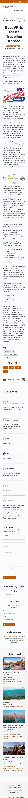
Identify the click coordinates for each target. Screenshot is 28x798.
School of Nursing (17, 736)
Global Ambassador (9, 681)
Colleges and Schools (9, 734)
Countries (20, 734)
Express (9, 253)
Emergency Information (14, 787)
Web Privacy (14, 792)
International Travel (9, 351)
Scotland (6, 738)
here (22, 216)
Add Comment (8, 552)
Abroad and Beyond (13, 46)
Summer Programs (16, 770)
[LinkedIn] (5, 371)
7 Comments (19, 48)
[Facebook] (5, 367)
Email (5, 541)
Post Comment (9, 578)
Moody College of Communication (13, 768)
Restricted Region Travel (10, 354)
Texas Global (10, 785)
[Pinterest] (18, 367)
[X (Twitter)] (11, 367)
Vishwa (9, 402)
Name (6, 535)
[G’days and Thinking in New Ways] (14, 748)
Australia (19, 764)
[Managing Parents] (14, 693)
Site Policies (7, 790)
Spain (5, 683)
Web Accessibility (18, 790)
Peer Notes (19, 681)
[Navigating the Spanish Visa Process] (14, 663)
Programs (6, 770)
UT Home (19, 785)
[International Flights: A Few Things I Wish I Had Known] (14, 716)
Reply (23, 403)
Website (6, 546)
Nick (8, 453)
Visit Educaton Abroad (9, 636)
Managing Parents (10, 702)
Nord (8, 258)
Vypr (8, 249)
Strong (9, 255)
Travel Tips (7, 357)
